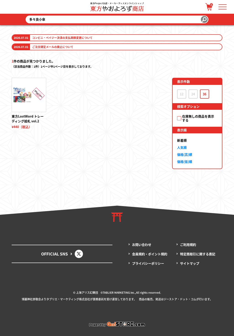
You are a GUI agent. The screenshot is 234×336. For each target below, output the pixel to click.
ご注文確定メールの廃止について (52, 47)
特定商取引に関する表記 (197, 254)
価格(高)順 (184, 154)
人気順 (182, 147)
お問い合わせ (141, 244)
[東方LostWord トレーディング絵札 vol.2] (29, 95)
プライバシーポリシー (148, 263)
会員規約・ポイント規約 (149, 254)
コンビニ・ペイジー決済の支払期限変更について (62, 38)
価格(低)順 (184, 161)
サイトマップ (189, 263)
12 (181, 94)
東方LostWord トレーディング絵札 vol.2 (28, 118)
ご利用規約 (188, 244)
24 (193, 94)
